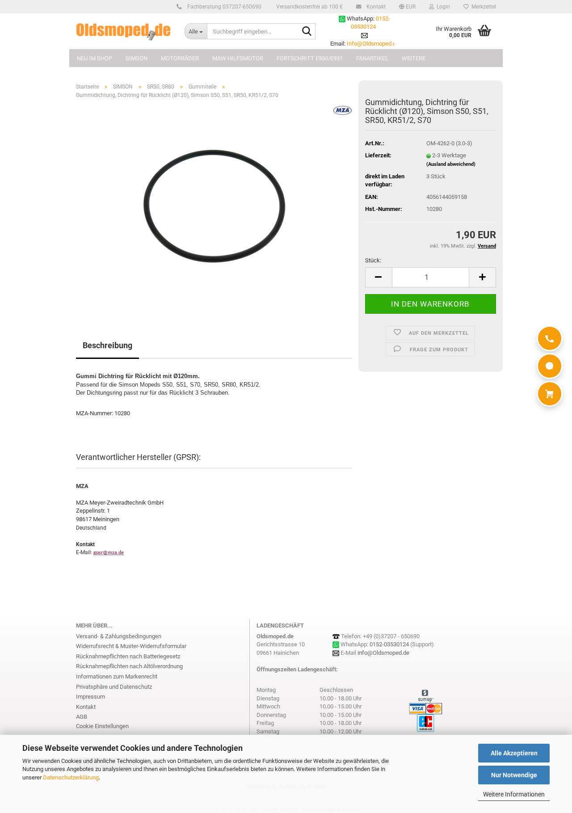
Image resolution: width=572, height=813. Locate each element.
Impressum (90, 696)
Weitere (413, 58)
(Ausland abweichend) (450, 164)
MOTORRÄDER (180, 58)
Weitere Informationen (514, 794)
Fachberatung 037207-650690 (223, 7)
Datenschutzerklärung (71, 777)
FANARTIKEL (372, 58)
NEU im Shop (94, 58)
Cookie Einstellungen (102, 726)
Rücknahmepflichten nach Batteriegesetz (128, 656)
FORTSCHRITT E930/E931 (310, 58)
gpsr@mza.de (108, 553)
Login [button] (442, 7)
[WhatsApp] (549, 366)
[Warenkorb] (549, 393)
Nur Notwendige (514, 775)
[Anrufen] (549, 338)
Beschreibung (107, 345)
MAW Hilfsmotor (237, 58)
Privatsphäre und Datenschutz (114, 686)
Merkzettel (482, 7)
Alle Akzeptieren (514, 753)
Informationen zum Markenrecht (116, 676)
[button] (407, 6)
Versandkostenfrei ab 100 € (309, 7)
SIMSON (136, 58)
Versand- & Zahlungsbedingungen (118, 636)
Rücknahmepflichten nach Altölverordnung (129, 666)
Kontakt (375, 7)
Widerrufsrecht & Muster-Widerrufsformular (131, 646)
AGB (81, 716)
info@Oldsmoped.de (383, 652)
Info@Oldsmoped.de (373, 43)
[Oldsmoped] (123, 31)
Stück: (373, 260)
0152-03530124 (389, 644)
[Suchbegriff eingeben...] (307, 32)
